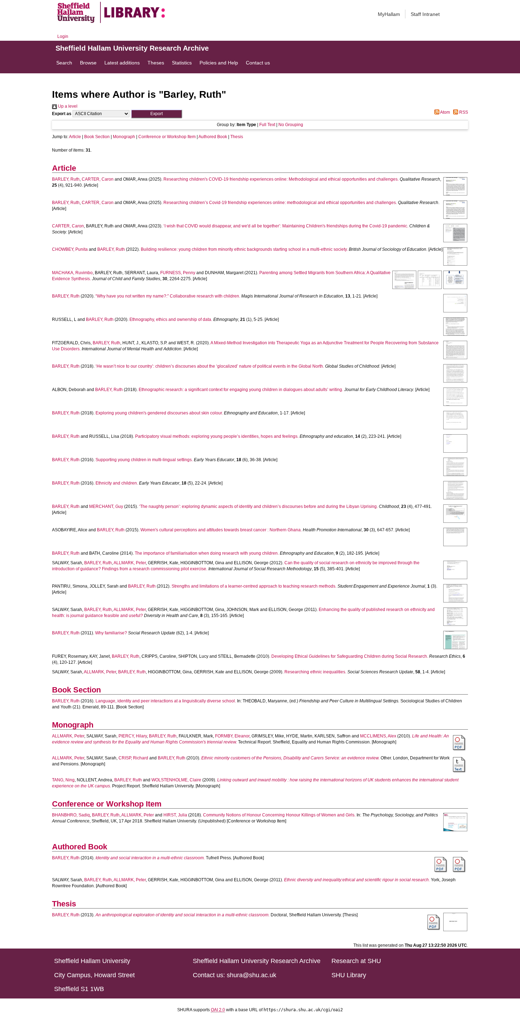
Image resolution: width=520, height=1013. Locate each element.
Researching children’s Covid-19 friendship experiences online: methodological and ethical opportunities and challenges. (280, 202)
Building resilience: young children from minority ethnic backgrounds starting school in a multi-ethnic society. (244, 249)
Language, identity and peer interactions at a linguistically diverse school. (166, 700)
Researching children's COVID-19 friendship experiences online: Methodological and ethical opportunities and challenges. (281, 179)
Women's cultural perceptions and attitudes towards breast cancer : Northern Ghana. (221, 529)
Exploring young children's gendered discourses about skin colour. (159, 413)
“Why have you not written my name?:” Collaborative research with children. (168, 296)
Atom (444, 112)
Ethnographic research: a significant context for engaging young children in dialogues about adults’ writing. (241, 389)
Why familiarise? (111, 632)
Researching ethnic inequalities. (315, 671)
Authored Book (212, 136)
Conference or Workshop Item (167, 136)
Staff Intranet (425, 14)
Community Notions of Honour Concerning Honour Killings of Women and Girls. (279, 815)
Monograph (124, 136)
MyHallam (389, 14)
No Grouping (290, 124)
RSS (463, 112)
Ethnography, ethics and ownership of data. (170, 319)
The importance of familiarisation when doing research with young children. (207, 553)
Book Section (97, 136)
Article (75, 136)
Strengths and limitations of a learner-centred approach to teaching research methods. (254, 586)
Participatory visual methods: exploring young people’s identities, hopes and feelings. (217, 436)
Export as (61, 113)
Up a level (67, 106)
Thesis (236, 136)
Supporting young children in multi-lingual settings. (144, 459)
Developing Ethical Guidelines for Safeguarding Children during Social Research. (349, 656)
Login (62, 36)
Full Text (267, 124)
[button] (156, 113)
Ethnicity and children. (117, 483)
